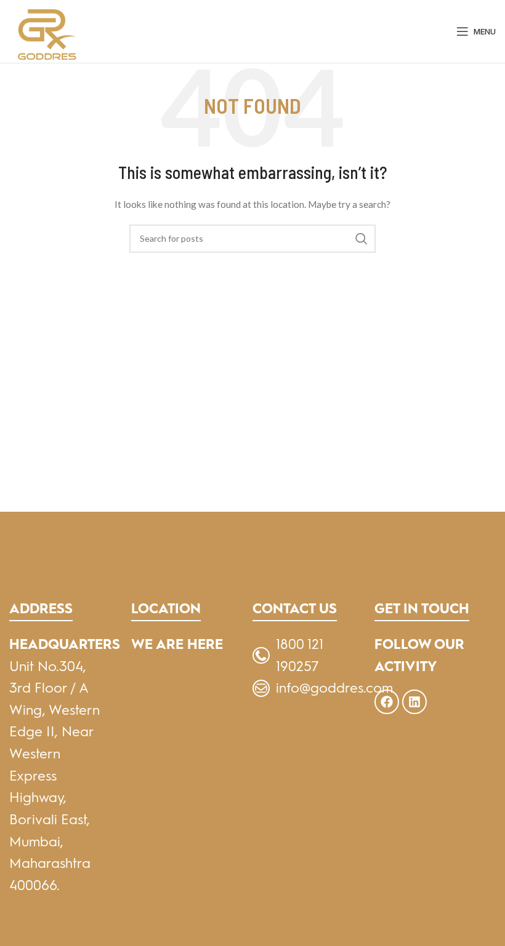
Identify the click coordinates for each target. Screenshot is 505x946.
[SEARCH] (361, 239)
